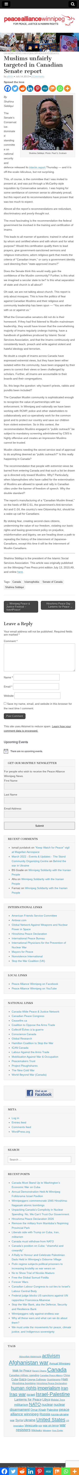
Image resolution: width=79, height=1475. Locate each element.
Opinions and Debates (46, 53)
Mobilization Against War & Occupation (35, 1056)
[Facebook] (7, 88)
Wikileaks (36, 1430)
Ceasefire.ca (19, 1020)
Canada (16, 582)
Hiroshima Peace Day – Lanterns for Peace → (59, 605)
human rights (24, 1388)
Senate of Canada (53, 582)
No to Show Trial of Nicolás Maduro (33, 1272)
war (40, 1425)
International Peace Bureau (28, 938)
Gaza (22, 1379)
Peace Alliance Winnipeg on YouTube (34, 988)
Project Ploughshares (25, 1065)
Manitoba (27, 53)
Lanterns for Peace (28, 1399)
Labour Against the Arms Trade (30, 1052)
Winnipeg (47, 1430)
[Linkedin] (30, 88)
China (66, 1375)
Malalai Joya (58, 1400)
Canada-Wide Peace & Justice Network (35, 1011)
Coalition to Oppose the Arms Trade (33, 1024)
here (20, 571)
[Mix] (52, 88)
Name (8, 677)
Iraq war (17, 1394)
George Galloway (36, 1379)
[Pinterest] (37, 88)
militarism (21, 1405)
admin (10, 76)
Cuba (14, 1379)
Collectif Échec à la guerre (28, 1029)
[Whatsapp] (60, 88)
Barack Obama (39, 1371)
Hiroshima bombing (24, 1383)
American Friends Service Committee (34, 915)
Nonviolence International (27, 956)
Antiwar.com (19, 920)
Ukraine (29, 1420)
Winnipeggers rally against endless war (35, 1313)
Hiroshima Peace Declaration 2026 (33, 1218)
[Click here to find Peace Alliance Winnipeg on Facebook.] (39, 1093)
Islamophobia (31, 582)
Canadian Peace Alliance (51, 1375)
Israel (31, 1395)
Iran (64, 1388)
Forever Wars (20, 1281)
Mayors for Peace (22, 951)
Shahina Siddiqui (14, 587)
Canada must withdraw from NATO (33, 1241)
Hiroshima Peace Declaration (29, 933)
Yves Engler (57, 1430)
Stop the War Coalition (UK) (28, 960)
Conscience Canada (24, 1034)
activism (51, 1356)
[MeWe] (45, 88)
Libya (46, 1399)
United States (50, 1419)
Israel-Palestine (53, 1394)
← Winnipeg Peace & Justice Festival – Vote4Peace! (18, 606)
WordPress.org (21, 1131)
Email (8, 686)
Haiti (64, 1379)
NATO (35, 1404)
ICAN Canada (20, 1047)
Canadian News (12, 53)
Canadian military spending (24, 1375)
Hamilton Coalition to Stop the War (32, 1043)
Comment (10, 641)
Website (9, 695)
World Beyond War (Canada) (29, 1074)
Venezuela (31, 1425)
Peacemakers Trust (23, 1061)
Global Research (22, 1038)
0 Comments (37, 76)
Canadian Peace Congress (28, 1015)
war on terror (51, 1425)
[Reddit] (22, 88)
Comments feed (21, 1127)
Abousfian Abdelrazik (30, 1356)
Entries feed (19, 1122)
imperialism (48, 1387)
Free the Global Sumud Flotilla (30, 1277)
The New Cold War (23, 1070)
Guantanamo (54, 1379)
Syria (19, 1420)
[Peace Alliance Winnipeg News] (39, 18)
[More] (67, 88)
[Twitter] (15, 88)
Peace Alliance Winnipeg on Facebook (35, 983)
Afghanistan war (29, 1362)
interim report (37, 167)
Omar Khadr (38, 1409)
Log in (15, 1118)
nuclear (47, 1405)
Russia (45, 1414)
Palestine (52, 1409)
